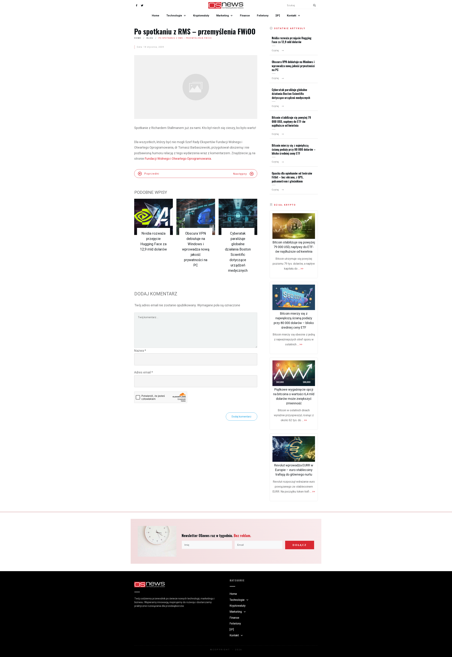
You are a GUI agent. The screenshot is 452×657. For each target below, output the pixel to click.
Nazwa (140, 350)
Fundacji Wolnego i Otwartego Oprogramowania (178, 158)
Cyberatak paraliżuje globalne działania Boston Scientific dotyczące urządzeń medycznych (291, 94)
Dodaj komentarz (241, 416)
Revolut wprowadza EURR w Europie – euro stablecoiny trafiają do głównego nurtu (293, 469)
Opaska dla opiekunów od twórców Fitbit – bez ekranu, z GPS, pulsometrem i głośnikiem (292, 177)
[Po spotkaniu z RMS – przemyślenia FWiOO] (195, 87)
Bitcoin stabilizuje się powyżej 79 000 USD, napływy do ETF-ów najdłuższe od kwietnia (291, 121)
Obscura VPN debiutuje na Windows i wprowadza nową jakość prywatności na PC (195, 249)
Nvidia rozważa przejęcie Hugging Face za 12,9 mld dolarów (291, 40)
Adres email (143, 372)
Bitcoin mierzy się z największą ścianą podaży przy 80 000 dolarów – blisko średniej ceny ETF (294, 149)
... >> (300, 268)
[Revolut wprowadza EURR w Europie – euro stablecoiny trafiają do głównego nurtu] (293, 449)
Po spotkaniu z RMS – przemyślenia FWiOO (194, 31)
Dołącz (300, 545)
